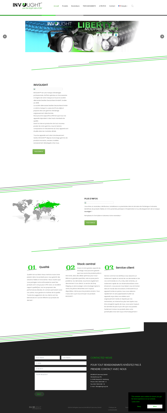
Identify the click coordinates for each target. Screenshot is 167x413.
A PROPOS (102, 6)
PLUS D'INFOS (39, 152)
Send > (39, 394)
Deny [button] (139, 406)
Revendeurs (75, 6)
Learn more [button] (136, 401)
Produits (65, 6)
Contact (112, 6)
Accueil (56, 6)
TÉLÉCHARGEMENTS (89, 6)
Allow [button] (155, 406)
